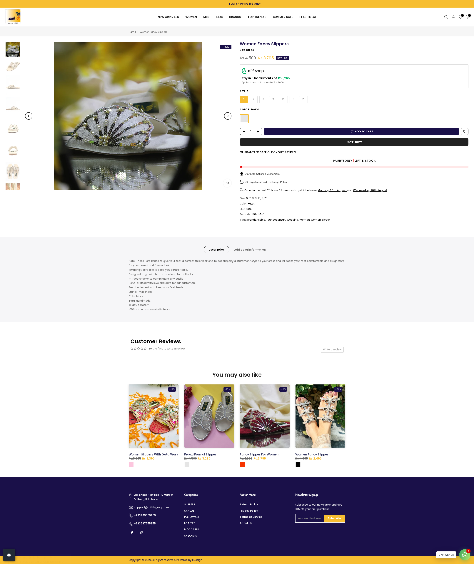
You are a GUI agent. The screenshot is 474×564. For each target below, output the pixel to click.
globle (261, 220)
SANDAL (189, 511)
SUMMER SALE (283, 17)
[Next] (227, 116)
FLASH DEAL (307, 17)
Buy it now (354, 142)
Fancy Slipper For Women (259, 454)
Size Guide (247, 50)
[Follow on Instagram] (142, 533)
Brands (251, 220)
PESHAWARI (191, 517)
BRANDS (235, 17)
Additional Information (250, 249)
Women (304, 220)
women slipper (320, 220)
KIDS (219, 17)
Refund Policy (249, 504)
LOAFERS (189, 523)
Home (132, 32)
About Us (246, 523)
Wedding (292, 220)
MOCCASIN (191, 529)
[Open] (9, 555)
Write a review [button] (332, 349)
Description (216, 249)
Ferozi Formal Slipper (200, 454)
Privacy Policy (249, 511)
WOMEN (191, 17)
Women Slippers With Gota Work (153, 454)
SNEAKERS (190, 536)
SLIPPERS (189, 504)
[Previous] (28, 116)
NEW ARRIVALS (168, 17)
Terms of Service (251, 517)
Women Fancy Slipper (311, 454)
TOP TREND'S (257, 17)
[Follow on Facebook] (132, 533)
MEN (206, 17)
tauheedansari (275, 220)
